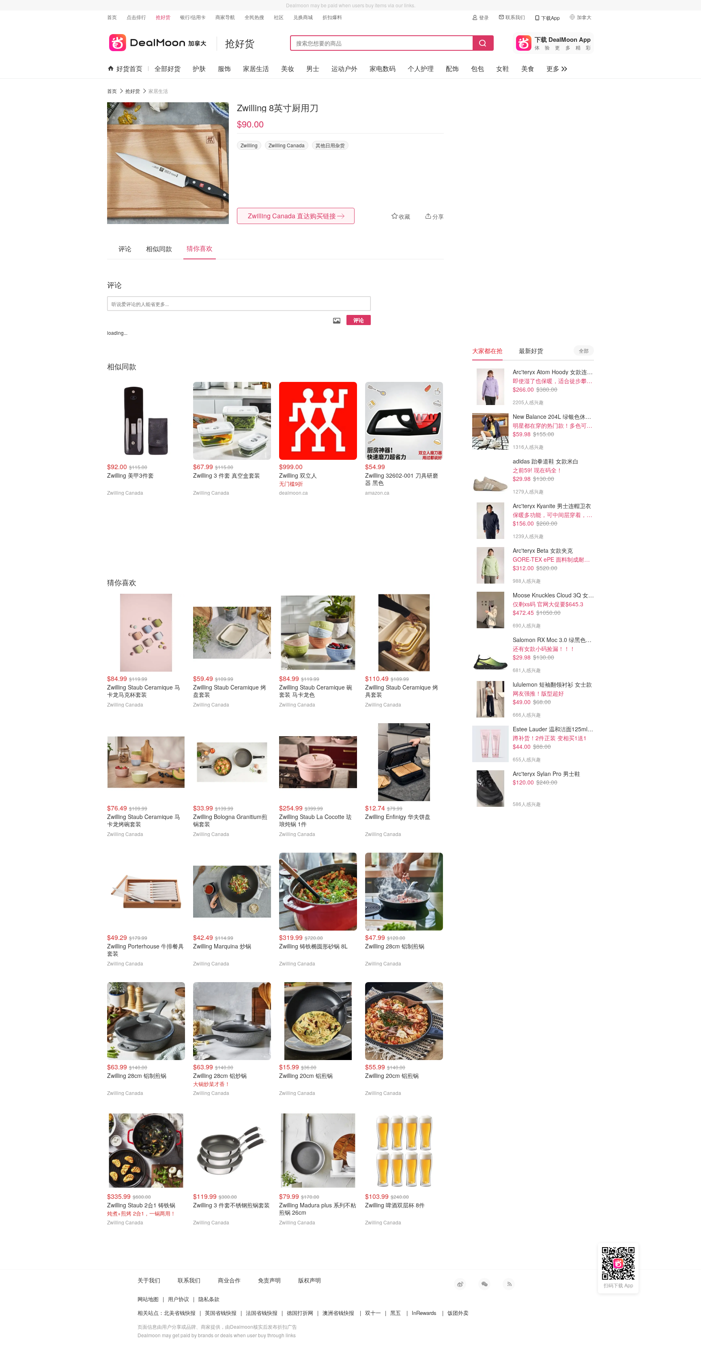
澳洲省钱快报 (338, 1313)
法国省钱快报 (261, 1313)
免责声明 (269, 1280)
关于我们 (149, 1280)
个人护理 (421, 68)
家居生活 (256, 68)
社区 (279, 16)
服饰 (224, 68)
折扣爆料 (332, 16)
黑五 (395, 1313)
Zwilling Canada (287, 145)
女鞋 (502, 68)
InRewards (424, 1313)
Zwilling (249, 145)
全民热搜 (254, 16)
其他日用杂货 (330, 145)
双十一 (373, 1313)
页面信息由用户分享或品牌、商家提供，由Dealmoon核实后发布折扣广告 (217, 1326)
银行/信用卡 (193, 16)
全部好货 (168, 68)
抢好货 (163, 16)
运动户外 (344, 68)
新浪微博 (460, 1284)
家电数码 (383, 68)
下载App (550, 17)
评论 (358, 320)
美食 (527, 68)
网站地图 (148, 1299)
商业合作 (229, 1280)
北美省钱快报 (180, 1313)
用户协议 (178, 1299)
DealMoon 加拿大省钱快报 (156, 41)
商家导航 (225, 16)
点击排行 (136, 16)
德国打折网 (300, 1313)
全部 (584, 350)
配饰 (452, 68)
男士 (312, 68)
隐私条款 (208, 1299)
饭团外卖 (458, 1313)
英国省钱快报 (221, 1313)
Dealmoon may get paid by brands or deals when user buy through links (217, 1335)
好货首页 (129, 68)
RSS (509, 1284)
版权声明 (309, 1280)
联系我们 (515, 16)
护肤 (199, 68)
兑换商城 (303, 16)
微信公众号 (484, 1284)
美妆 (287, 68)
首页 (112, 16)
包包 (477, 68)
